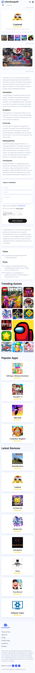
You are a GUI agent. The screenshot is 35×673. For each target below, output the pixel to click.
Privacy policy (19, 208)
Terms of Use (5, 632)
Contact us (4, 643)
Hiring (3, 638)
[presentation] (3, 57)
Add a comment (17, 221)
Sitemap (4, 646)
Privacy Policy (5, 640)
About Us (4, 635)
